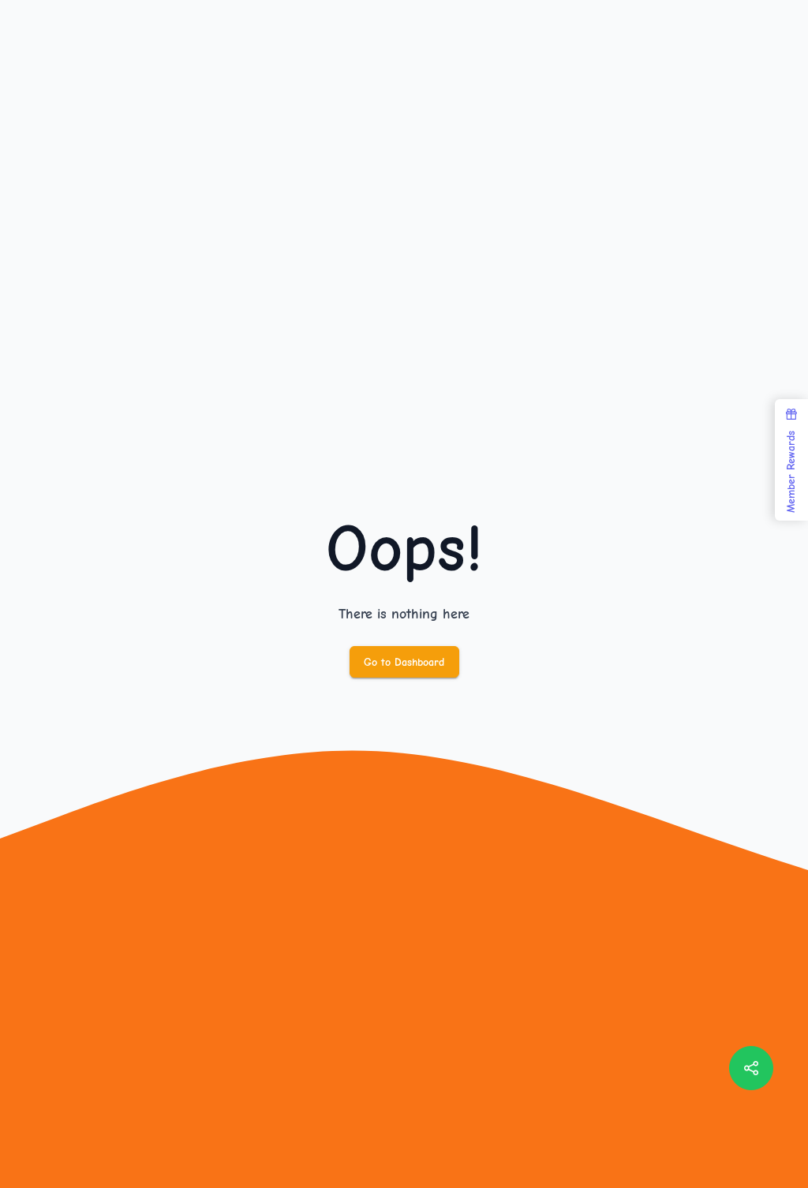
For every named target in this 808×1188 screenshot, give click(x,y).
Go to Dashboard (404, 662)
